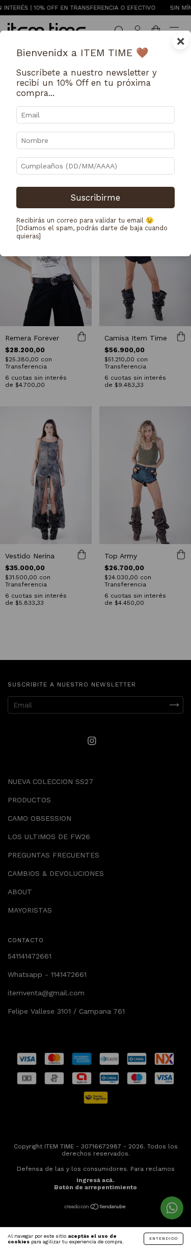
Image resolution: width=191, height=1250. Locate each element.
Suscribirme (95, 197)
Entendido (163, 1238)
